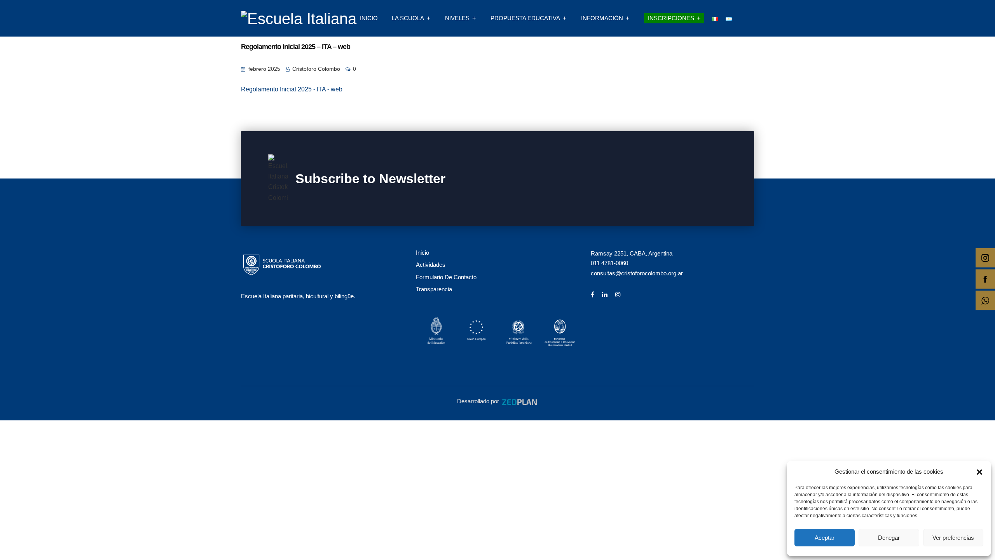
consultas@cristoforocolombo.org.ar (637, 273)
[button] (979, 471)
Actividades (430, 264)
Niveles (457, 18)
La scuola (408, 18)
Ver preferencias (953, 537)
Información (602, 18)
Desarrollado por (479, 401)
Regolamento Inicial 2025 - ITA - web (291, 89)
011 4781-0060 (609, 263)
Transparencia (434, 289)
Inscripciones (671, 18)
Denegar (889, 537)
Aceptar (824, 537)
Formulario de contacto (446, 277)
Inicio (369, 18)
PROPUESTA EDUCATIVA (525, 18)
